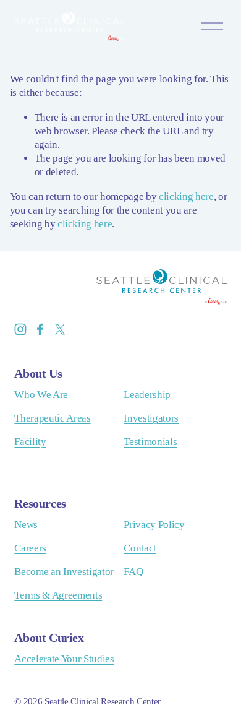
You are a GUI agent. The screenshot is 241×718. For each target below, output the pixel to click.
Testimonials (150, 442)
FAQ (133, 571)
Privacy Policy (154, 524)
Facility (30, 442)
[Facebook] (40, 329)
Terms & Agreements (58, 595)
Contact (140, 548)
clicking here (186, 196)
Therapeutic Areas (52, 418)
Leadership (147, 394)
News (26, 524)
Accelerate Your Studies (64, 659)
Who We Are (41, 394)
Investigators (151, 418)
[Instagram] (20, 329)
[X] (60, 329)
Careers (30, 548)
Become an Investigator (64, 571)
